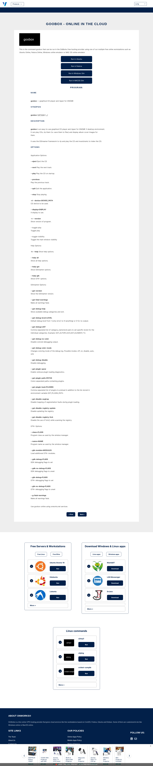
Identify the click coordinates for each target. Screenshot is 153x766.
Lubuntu (53, 591)
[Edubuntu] (41, 581)
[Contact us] (135, 738)
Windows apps (113, 554)
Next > (82, 514)
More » (33, 605)
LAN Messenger (113, 577)
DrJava (110, 591)
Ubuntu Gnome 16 (57, 563)
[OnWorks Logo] (4, 4)
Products (16, 4)
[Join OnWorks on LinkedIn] (131, 738)
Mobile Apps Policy (74, 740)
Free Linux (41, 554)
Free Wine (56, 554)
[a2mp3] (69, 642)
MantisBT (111, 563)
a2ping (81, 653)
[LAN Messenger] (98, 581)
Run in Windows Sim (77, 73)
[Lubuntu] (41, 595)
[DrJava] (98, 595)
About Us (11, 740)
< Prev (71, 514)
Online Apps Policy (74, 737)
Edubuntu (54, 577)
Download (115, 569)
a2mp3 (81, 639)
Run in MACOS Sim (76, 81)
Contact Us (12, 744)
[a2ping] (69, 657)
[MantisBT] (98, 566)
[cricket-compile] (69, 671)
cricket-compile (84, 667)
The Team (12, 737)
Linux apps (96, 554)
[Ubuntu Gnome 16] (41, 566)
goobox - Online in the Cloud (76, 24)
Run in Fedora (76, 66)
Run (57, 569)
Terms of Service (73, 744)
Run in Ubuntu (76, 59)
